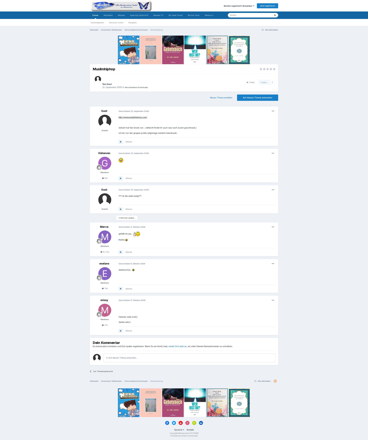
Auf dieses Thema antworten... (122, 358)
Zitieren (128, 142)
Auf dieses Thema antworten (257, 97)
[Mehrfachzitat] (121, 142)
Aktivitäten (108, 15)
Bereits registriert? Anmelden (238, 6)
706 (106, 288)
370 (106, 325)
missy (104, 300)
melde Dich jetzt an (177, 346)
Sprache (178, 430)
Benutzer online (116, 22)
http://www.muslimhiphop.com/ (133, 117)
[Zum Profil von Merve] (104, 236)
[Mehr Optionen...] (273, 111)
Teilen (251, 82)
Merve (104, 226)
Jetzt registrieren (267, 6)
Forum (95, 15)
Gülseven (104, 153)
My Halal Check (176, 15)
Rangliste (133, 22)
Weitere (208, 15)
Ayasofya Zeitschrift (139, 15)
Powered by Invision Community (184, 436)
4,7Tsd (105, 252)
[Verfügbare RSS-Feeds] (275, 381)
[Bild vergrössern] (121, 160)
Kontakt (190, 430)
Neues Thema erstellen (221, 97)
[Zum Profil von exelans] (104, 273)
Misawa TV (158, 15)
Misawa (121, 15)
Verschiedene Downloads (136, 87)
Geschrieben (134, 111)
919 (106, 178)
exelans (104, 263)
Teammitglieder (97, 22)
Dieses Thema (261, 15)
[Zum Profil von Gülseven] (104, 163)
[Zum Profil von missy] (104, 310)
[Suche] (275, 15)
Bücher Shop (194, 15)
